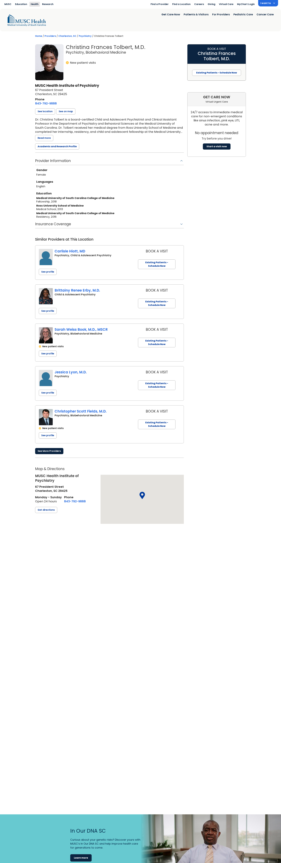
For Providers (221, 14)
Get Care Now (170, 14)
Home (38, 36)
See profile (47, 271)
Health (34, 4)
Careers (199, 4)
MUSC (7, 4)
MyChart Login (246, 4)
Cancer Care (265, 14)
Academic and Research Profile (57, 146)
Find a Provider (160, 4)
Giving (211, 4)
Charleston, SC (67, 36)
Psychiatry (85, 36)
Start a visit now (217, 146)
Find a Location (181, 4)
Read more (44, 138)
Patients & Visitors (196, 14)
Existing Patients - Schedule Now (156, 264)
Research (47, 4)
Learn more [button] (81, 857)
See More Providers (49, 451)
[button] (45, 111)
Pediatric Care (243, 14)
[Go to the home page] (27, 20)
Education (21, 4)
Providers (50, 36)
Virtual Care (226, 4)
